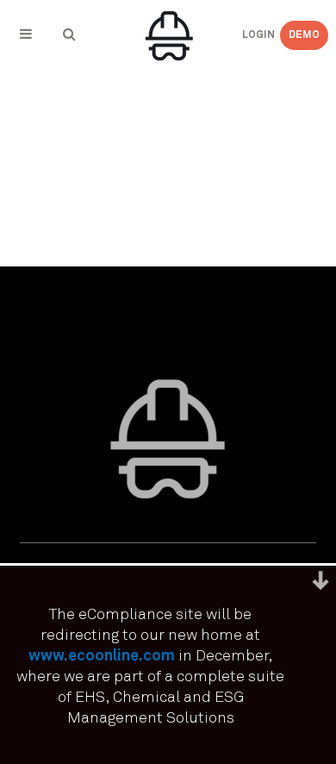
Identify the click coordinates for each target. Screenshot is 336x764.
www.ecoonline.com (101, 656)
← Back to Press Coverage (114, 96)
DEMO (304, 35)
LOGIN (244, 35)
